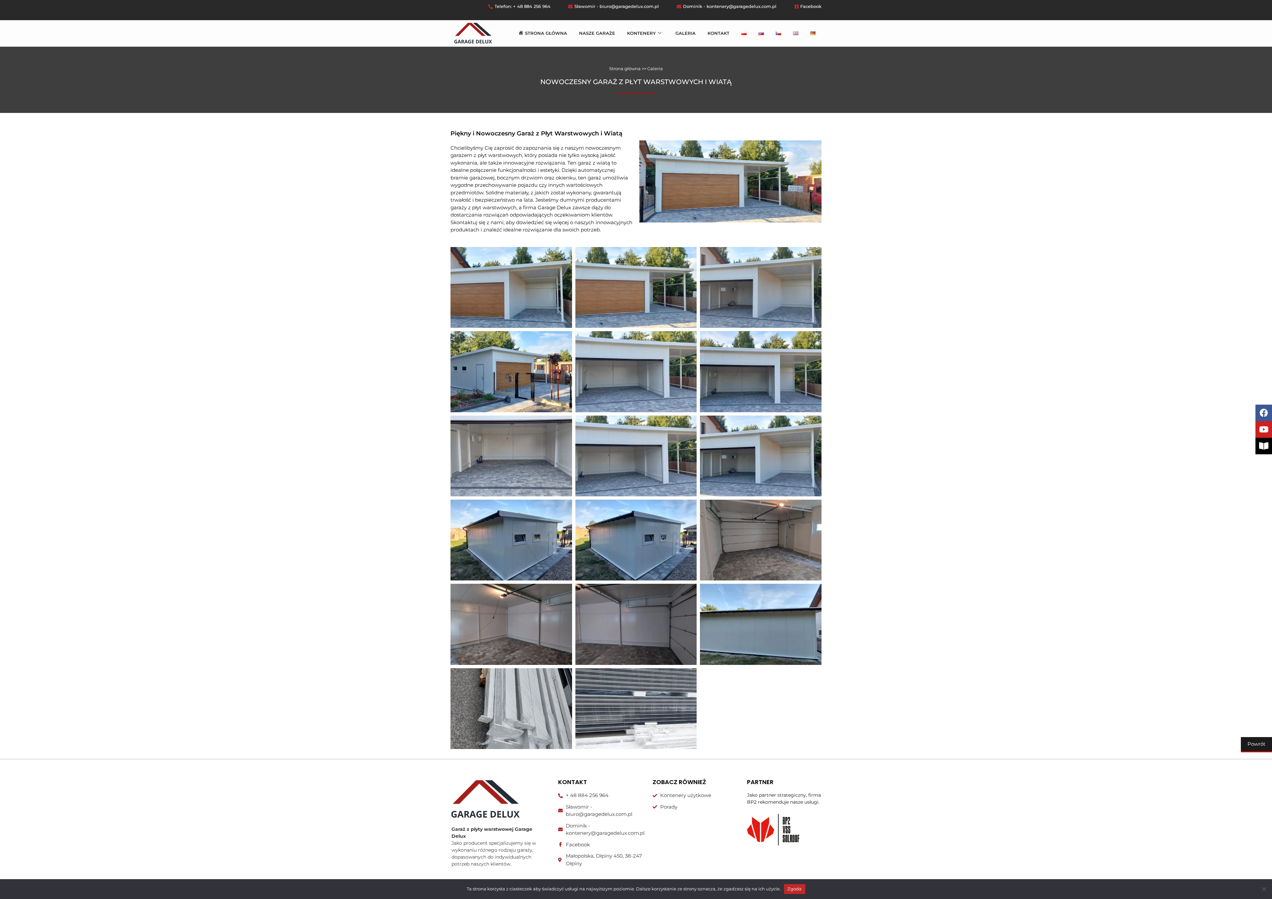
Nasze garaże (597, 33)
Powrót (1256, 744)
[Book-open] (1263, 446)
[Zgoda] (1263, 889)
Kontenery (641, 33)
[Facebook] (1263, 413)
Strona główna (625, 68)
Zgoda (794, 888)
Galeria (685, 33)
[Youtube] (1263, 429)
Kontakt (718, 33)
